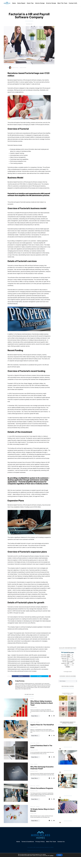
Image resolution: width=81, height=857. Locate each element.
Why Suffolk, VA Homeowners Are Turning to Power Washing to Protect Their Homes (67, 743)
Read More (34, 716)
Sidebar (29, 10)
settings (51, 855)
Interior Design (40, 3)
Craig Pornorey (15, 67)
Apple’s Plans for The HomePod (42, 725)
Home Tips (30, 3)
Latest (31, 764)
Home (14, 3)
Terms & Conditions (28, 841)
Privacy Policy (40, 841)
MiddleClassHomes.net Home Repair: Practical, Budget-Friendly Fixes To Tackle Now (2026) (67, 791)
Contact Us (72, 3)
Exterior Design (51, 3)
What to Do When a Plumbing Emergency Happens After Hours (67, 767)
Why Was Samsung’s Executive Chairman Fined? (41, 768)
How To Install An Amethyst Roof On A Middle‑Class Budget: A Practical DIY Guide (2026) (67, 816)
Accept (59, 855)
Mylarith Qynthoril (65, 748)
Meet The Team (62, 3)
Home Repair (21, 3)
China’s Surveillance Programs (41, 788)
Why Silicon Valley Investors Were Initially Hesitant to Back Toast (41, 703)
